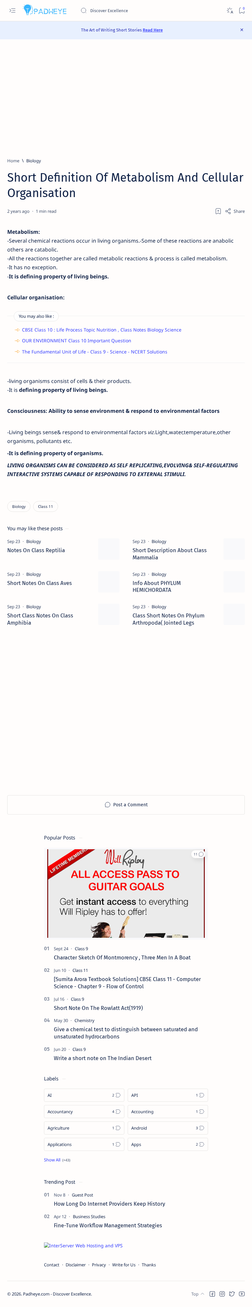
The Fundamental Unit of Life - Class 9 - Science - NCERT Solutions (94, 352)
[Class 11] (45, 506)
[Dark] (229, 10)
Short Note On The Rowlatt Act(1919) (98, 1008)
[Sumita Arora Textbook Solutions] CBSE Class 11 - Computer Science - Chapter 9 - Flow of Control (127, 983)
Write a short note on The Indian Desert (103, 1058)
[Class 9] (81, 948)
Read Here (153, 30)
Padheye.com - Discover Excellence (57, 1294)
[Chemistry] (84, 1020)
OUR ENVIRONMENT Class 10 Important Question (76, 340)
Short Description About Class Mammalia (170, 554)
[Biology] (19, 506)
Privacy (99, 1265)
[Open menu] (12, 10)
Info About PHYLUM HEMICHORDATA (157, 586)
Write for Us (124, 1265)
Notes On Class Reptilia (36, 550)
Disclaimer (76, 1265)
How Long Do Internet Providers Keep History (109, 1203)
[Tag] (33, 541)
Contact (51, 1265)
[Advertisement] (126, 98)
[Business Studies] (89, 1216)
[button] (198, 854)
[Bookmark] (241, 10)
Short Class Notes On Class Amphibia (40, 619)
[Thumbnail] (108, 549)
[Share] (235, 211)
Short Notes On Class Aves (39, 583)
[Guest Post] (82, 1195)
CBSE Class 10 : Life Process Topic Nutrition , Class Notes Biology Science (101, 330)
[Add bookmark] (218, 211)
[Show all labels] (57, 1159)
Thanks (149, 1265)
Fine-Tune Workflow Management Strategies (108, 1225)
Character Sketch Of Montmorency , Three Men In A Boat (122, 957)
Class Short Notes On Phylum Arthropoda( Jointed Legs (168, 619)
